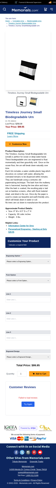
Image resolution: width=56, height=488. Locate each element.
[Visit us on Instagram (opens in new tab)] (28, 452)
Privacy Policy (36, 480)
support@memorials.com (28, 472)
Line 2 (8, 313)
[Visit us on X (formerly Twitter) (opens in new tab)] (22, 452)
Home (7, 21)
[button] (22, 101)
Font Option (11, 275)
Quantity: (10, 373)
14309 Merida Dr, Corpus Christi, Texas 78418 (28, 469)
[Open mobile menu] (52, 9)
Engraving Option (13, 256)
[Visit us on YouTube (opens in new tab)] (40, 452)
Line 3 (8, 332)
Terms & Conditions (22, 480)
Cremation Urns (18, 21)
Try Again (28, 404)
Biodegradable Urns (34, 21)
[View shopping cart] (45, 9)
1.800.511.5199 (32, 475)
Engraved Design (13, 351)
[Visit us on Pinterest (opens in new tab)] (34, 452)
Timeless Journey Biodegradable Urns (22, 23)
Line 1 (8, 294)
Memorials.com (28, 466)
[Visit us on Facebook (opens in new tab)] (16, 452)
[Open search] (4, 9)
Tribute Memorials (19, 462)
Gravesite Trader (36, 462)
